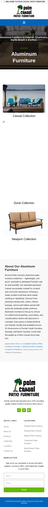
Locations (7, 446)
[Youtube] (29, 410)
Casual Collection (24, 116)
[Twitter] (24, 410)
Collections (8, 441)
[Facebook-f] (19, 410)
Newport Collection (24, 239)
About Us (7, 431)
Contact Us (8, 451)
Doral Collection (24, 203)
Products (7, 436)
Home (6, 427)
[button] (24, 22)
